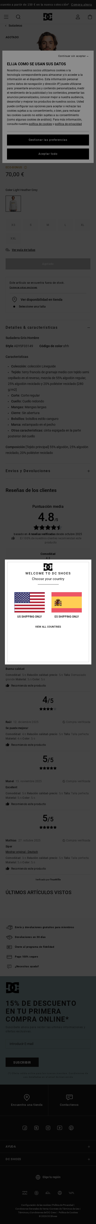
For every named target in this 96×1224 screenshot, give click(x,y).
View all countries (48, 626)
